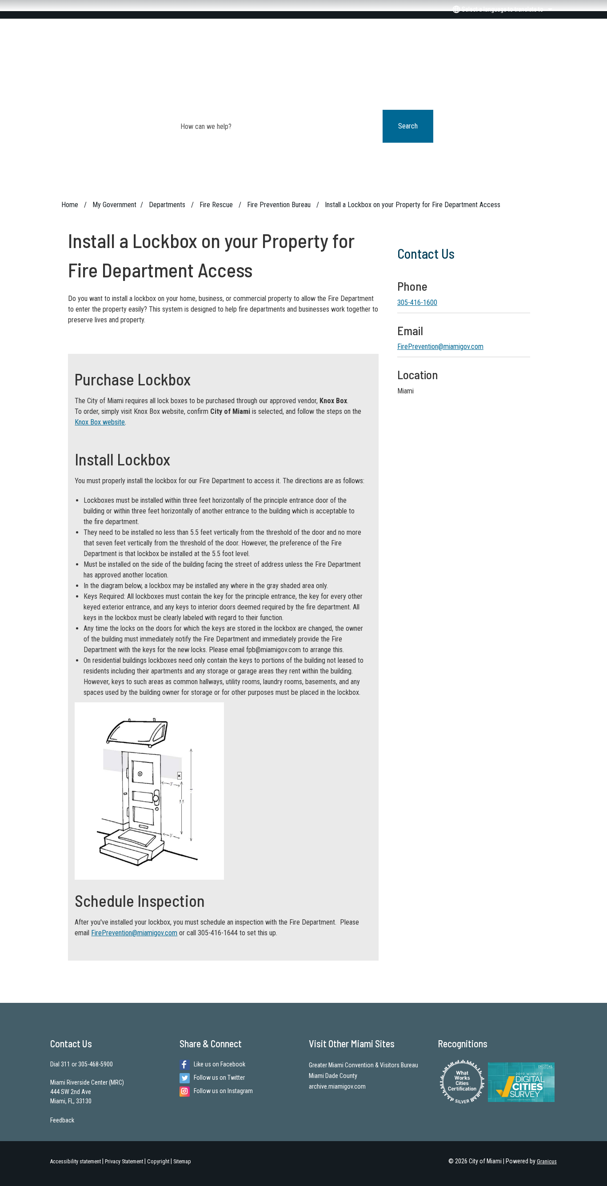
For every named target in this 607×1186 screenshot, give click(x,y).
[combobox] (501, 9)
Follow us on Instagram (223, 1090)
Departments (168, 204)
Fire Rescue (217, 204)
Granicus (547, 1161)
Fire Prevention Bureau (279, 204)
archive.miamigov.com (337, 1086)
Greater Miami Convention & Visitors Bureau (363, 1065)
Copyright (158, 1161)
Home (69, 204)
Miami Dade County (333, 1075)
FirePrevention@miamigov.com (134, 933)
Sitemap (182, 1161)
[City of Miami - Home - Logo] (303, 49)
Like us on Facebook (219, 1064)
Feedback (62, 1120)
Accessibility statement (75, 1161)
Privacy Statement (124, 1161)
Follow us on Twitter (219, 1077)
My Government (114, 204)
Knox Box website (100, 422)
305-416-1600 (417, 302)
